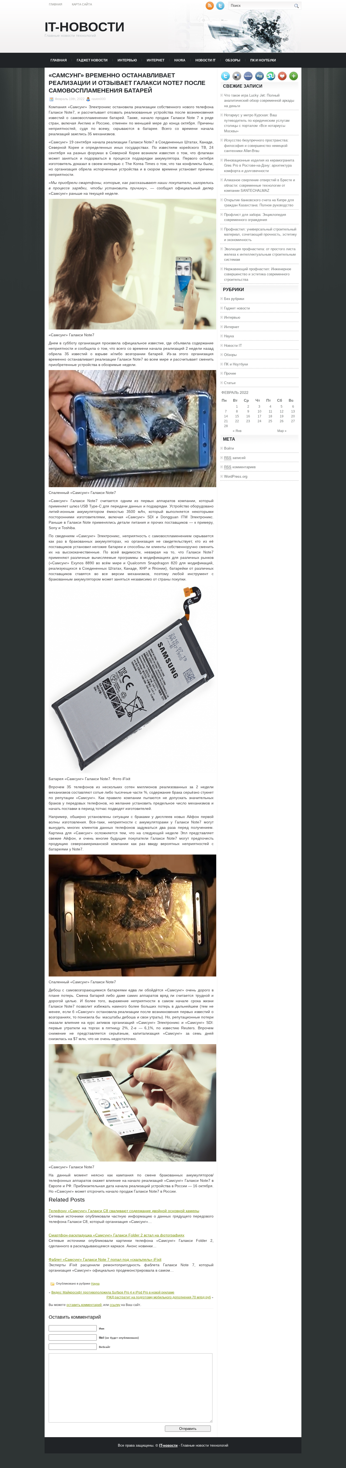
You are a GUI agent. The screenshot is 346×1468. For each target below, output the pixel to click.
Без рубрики (234, 298)
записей (234, 457)
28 (226, 426)
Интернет (155, 60)
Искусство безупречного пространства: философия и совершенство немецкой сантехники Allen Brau (256, 145)
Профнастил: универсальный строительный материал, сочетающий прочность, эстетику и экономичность (260, 234)
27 (293, 421)
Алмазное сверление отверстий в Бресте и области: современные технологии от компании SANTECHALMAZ (259, 185)
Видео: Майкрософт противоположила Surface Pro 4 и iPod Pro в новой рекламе (112, 1292)
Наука (179, 60)
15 (237, 416)
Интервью (127, 60)
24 (259, 421)
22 (237, 421)
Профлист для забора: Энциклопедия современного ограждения (255, 217)
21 (226, 421)
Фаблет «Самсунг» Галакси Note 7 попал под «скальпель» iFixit (105, 1259)
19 (282, 416)
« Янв (237, 431)
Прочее (230, 373)
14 (226, 416)
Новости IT (205, 60)
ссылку (115, 1304)
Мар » (282, 431)
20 (293, 416)
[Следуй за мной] (221, 8)
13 (293, 411)
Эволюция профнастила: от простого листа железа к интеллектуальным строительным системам (260, 254)
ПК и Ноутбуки (263, 60)
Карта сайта (82, 4)
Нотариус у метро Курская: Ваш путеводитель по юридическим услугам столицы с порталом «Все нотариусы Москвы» (257, 122)
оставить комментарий (84, 1304)
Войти (229, 448)
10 (259, 411)
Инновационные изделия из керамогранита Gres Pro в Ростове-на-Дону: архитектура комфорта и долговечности (259, 165)
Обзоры (232, 60)
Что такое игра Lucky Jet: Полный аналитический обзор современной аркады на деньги (259, 100)
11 (270, 411)
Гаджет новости (92, 60)
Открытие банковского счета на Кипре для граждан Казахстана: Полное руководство (259, 202)
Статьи (229, 382)
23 (248, 421)
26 (282, 421)
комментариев (240, 466)
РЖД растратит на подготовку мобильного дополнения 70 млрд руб (159, 1297)
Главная (55, 4)
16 (248, 416)
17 (259, 416)
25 (270, 421)
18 (270, 416)
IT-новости (85, 27)
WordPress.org (235, 476)
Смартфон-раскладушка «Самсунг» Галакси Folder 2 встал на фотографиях (116, 1235)
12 (282, 411)
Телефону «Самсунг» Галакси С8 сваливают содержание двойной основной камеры (124, 1211)
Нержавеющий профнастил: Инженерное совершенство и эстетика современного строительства (257, 274)
